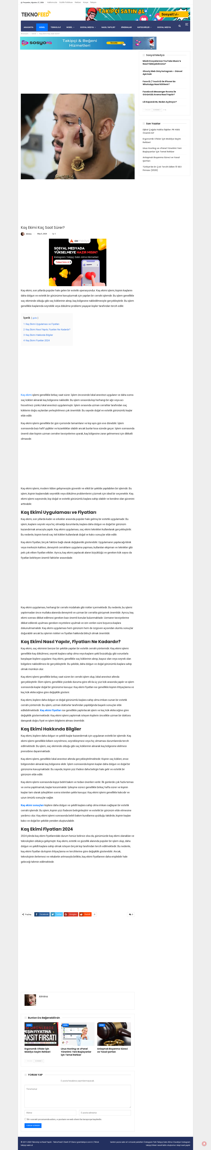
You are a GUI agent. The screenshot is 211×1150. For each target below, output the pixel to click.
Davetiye (177, 1142)
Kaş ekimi (26, 394)
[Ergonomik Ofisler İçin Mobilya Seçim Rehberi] (41, 1034)
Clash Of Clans (70, 1142)
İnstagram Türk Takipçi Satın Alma (158, 1142)
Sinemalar (126, 27)
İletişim (93, 2)
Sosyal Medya (87, 27)
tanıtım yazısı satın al (118, 1142)
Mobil (69, 27)
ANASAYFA (28, 27)
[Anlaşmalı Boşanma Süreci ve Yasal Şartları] (114, 1034)
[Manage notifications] (204, 1143)
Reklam (78, 2)
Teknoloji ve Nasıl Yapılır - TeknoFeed (47, 1142)
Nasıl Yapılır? (108, 27)
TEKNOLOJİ (56, 27)
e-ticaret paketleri (136, 1142)
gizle (35, 318)
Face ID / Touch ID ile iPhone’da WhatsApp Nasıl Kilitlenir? (159, 83)
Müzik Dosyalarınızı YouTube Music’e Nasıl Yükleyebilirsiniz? (162, 62)
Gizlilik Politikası (66, 2)
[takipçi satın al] (138, 14)
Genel (29, 1025)
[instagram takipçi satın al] (77, 262)
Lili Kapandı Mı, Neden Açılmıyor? (160, 101)
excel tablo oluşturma (167, 1145)
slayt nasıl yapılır (183, 1145)
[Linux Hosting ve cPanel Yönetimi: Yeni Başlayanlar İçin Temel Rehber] (78, 1034)
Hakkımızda (52, 2)
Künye (85, 2)
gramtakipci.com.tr (85, 1142)
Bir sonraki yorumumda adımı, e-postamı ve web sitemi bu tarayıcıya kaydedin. (64, 1119)
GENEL (42, 27)
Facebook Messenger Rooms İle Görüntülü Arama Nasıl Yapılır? (159, 93)
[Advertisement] (78, 71)
